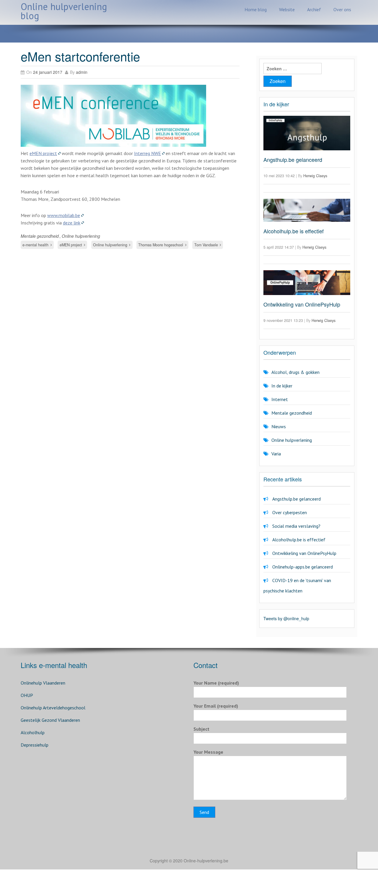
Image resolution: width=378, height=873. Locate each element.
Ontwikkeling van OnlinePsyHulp (301, 304)
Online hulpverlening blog (64, 11)
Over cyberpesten (289, 512)
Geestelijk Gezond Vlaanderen (50, 720)
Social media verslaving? (296, 526)
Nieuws (278, 426)
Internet (279, 399)
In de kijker (281, 386)
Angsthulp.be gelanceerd (292, 159)
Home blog (256, 9)
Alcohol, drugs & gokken (295, 372)
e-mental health (35, 244)
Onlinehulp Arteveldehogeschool (53, 708)
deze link (71, 223)
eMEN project (43, 153)
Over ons (342, 9)
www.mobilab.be (63, 215)
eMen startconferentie (80, 56)
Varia (276, 454)
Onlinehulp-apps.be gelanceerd (302, 567)
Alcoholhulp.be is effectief (293, 231)
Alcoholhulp (33, 732)
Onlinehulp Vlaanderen (43, 683)
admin (81, 72)
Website (287, 9)
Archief (314, 9)
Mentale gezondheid (40, 236)
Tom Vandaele (206, 244)
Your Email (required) (215, 706)
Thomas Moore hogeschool (160, 244)
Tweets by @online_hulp (286, 618)
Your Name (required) (216, 683)
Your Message (208, 752)
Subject (201, 729)
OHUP (27, 695)
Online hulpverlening (81, 236)
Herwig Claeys (315, 175)
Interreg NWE (147, 153)
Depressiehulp (34, 745)
